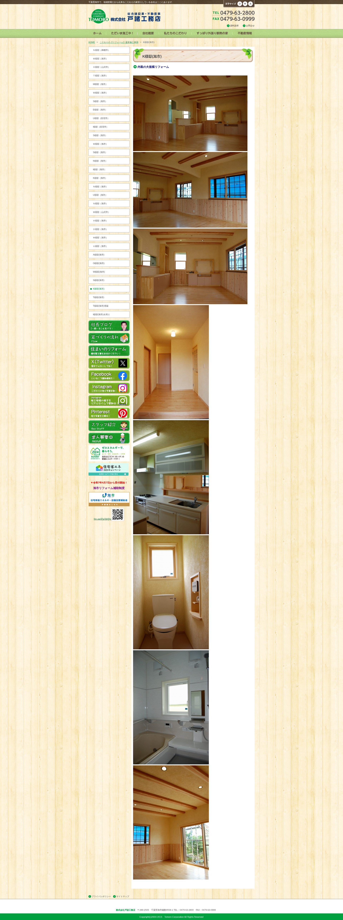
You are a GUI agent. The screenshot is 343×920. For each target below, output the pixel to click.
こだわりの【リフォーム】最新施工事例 (119, 42)
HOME (91, 42)
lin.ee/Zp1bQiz (102, 519)
